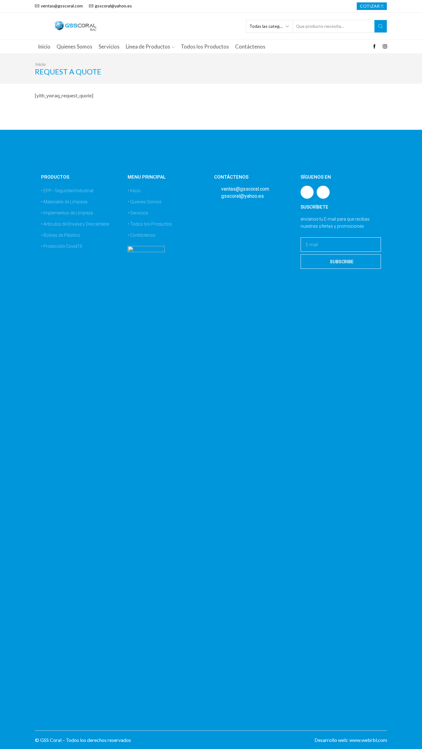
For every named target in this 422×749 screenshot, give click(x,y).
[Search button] (380, 26)
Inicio (44, 46)
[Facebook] (374, 46)
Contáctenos (250, 46)
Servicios (109, 46)
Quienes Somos (74, 46)
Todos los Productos (205, 46)
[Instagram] (385, 46)
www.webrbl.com (368, 740)
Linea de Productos (148, 46)
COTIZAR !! (372, 6)
